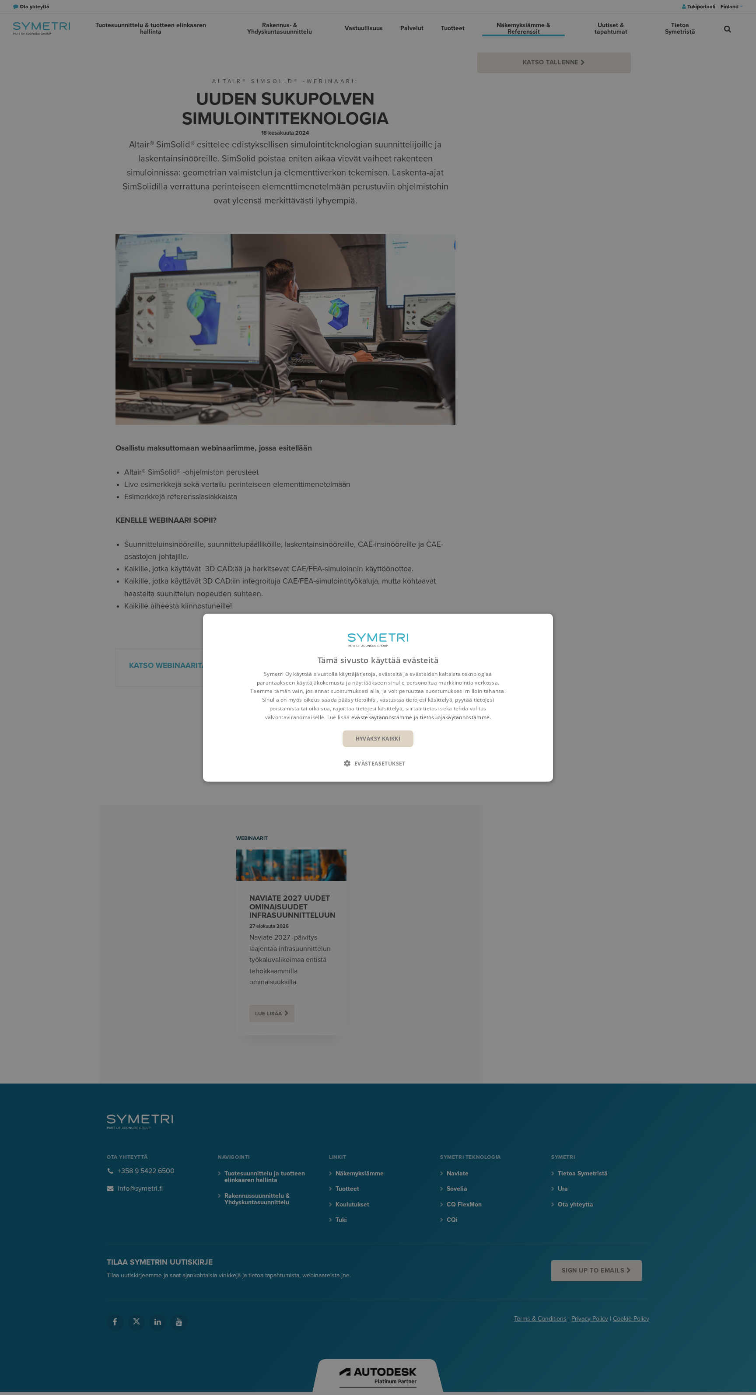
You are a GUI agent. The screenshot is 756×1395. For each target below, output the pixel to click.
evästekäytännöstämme (382, 717)
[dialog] (378, 697)
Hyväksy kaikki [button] (378, 738)
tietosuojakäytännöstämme (455, 717)
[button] (378, 763)
